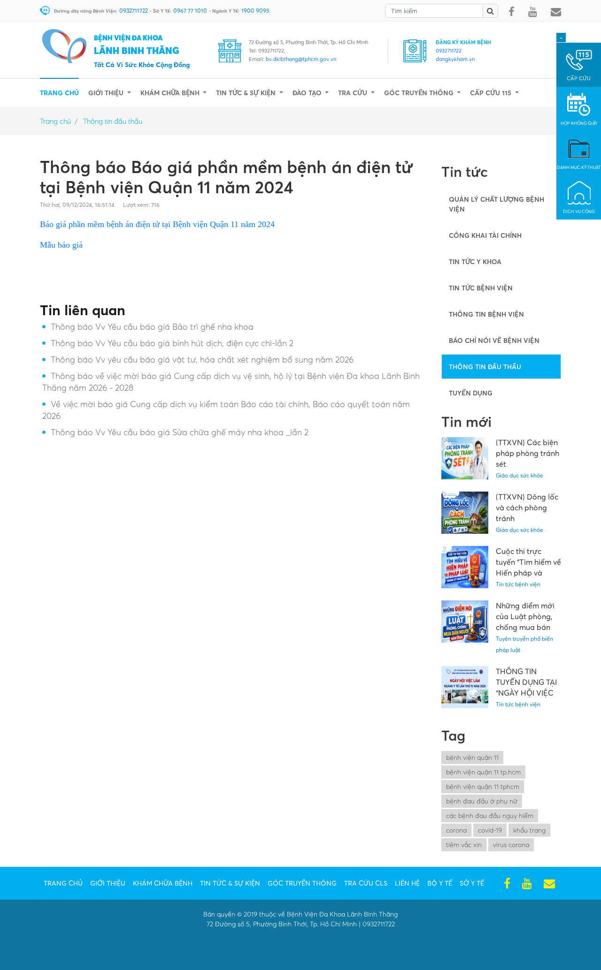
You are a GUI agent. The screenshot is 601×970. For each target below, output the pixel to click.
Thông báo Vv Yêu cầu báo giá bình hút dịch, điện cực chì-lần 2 (172, 343)
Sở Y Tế (472, 883)
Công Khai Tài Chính (485, 235)
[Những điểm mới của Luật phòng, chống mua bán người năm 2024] (468, 621)
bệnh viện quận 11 (472, 757)
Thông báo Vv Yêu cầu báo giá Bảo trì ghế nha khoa (152, 327)
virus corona (511, 845)
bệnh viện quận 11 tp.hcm (483, 772)
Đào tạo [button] (308, 93)
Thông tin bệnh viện (486, 314)
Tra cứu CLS (365, 883)
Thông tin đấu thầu (112, 121)
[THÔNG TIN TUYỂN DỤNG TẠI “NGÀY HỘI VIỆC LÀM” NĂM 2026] (468, 687)
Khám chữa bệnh (163, 883)
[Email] (556, 12)
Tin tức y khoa (475, 261)
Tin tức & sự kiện (230, 883)
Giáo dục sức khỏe (519, 475)
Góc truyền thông (302, 883)
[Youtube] (532, 12)
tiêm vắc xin (464, 845)
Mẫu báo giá (61, 245)
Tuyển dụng (471, 393)
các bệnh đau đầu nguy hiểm (489, 815)
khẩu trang (529, 830)
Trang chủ (59, 92)
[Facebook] (511, 12)
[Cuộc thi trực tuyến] (468, 567)
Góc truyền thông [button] (419, 93)
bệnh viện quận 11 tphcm (482, 786)
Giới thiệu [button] (106, 93)
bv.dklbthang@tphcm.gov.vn (301, 59)
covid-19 (490, 830)
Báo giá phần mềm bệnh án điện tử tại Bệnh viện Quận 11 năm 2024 (157, 224)
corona (456, 830)
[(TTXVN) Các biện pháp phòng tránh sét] (468, 458)
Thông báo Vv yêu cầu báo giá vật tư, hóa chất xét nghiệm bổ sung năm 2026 (202, 359)
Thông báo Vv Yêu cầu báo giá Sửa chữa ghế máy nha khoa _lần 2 (179, 432)
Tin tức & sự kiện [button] (246, 93)
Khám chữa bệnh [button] (170, 93)
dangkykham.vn (455, 59)
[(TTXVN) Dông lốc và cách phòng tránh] (468, 513)
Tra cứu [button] (353, 93)
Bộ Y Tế (439, 883)
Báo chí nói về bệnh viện (494, 340)
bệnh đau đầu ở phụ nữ (481, 801)
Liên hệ (407, 883)
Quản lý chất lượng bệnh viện (496, 204)
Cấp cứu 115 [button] (491, 93)
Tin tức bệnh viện (481, 288)
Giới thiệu (107, 883)
